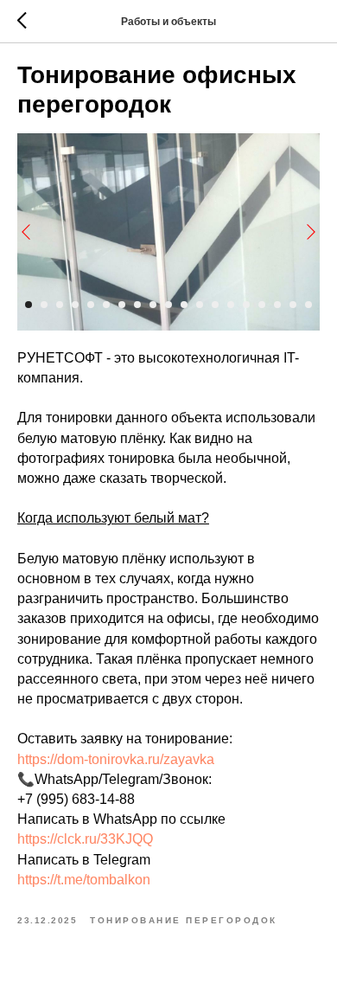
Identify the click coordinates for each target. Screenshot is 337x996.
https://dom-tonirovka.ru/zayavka (115, 759)
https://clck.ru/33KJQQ (85, 839)
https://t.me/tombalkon (83, 879)
